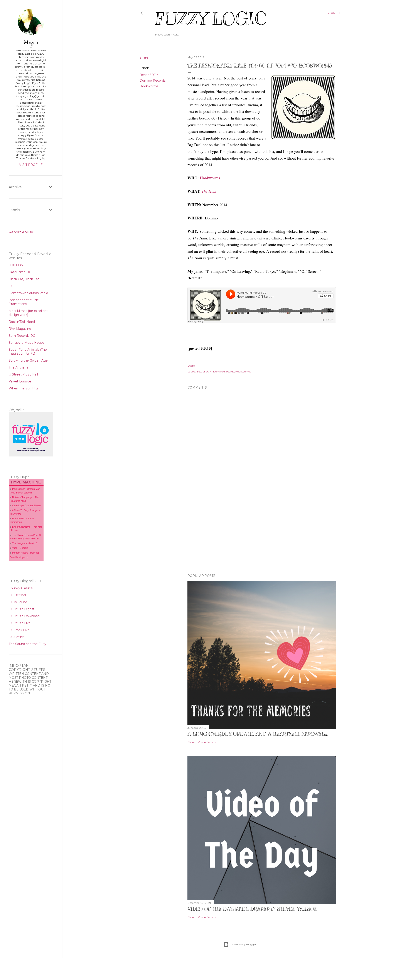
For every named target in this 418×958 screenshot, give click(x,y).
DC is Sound (18, 602)
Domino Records (152, 80)
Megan (31, 42)
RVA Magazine (20, 329)
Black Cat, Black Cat (24, 279)
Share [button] (144, 57)
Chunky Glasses (20, 588)
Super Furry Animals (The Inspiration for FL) (28, 351)
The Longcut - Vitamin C (25, 543)
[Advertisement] (261, 532)
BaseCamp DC (20, 272)
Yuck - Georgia (20, 548)
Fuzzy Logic (210, 19)
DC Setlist (16, 637)
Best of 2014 (149, 75)
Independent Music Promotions (24, 302)
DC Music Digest (21, 609)
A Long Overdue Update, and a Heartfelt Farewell (257, 734)
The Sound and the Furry (27, 644)
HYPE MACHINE (26, 482)
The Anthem (18, 367)
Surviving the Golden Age (28, 360)
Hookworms (149, 86)
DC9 (12, 286)
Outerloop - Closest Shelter (26, 505)
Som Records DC (22, 336)
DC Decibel (17, 595)
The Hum (209, 191)
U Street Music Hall (23, 374)
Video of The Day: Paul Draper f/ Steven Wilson (252, 909)
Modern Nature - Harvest (25, 552)
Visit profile (31, 165)
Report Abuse (21, 232)
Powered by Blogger (243, 944)
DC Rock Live (19, 630)
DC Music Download (24, 616)
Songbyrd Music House (26, 343)
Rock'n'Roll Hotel (22, 322)
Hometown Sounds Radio (28, 293)
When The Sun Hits (23, 388)
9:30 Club (16, 265)
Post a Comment (209, 742)
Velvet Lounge (20, 381)
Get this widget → (19, 557)
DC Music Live (19, 623)
